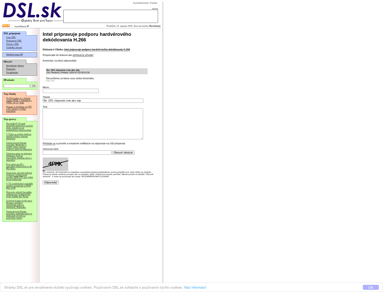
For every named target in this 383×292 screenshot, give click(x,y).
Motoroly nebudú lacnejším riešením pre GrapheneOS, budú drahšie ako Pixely (19, 194)
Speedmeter (11, 65)
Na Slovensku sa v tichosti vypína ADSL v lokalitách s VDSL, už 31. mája (19, 100)
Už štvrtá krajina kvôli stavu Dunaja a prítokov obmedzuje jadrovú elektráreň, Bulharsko (19, 204)
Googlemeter (12, 72)
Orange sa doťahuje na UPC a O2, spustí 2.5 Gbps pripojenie (19, 109)
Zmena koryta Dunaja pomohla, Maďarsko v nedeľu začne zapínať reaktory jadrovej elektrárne (19, 146)
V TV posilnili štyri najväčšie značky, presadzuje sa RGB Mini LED (19, 186)
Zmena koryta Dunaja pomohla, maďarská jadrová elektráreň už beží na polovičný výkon (19, 214)
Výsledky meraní (14, 47)
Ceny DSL (11, 37)
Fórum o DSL (12, 44)
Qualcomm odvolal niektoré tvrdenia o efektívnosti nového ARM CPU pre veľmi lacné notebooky (19, 176)
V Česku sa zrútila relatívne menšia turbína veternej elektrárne (18, 136)
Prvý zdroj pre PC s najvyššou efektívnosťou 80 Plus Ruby (19, 166)
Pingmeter (11, 69)
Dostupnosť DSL (14, 41)
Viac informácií (195, 287)
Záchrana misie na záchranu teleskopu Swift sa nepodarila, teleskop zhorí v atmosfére (19, 156)
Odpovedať (50, 81)
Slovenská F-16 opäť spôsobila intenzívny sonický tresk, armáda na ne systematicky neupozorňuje (19, 126)
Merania (21, 66)
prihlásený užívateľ (83, 55)
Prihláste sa (49, 143)
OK (370, 287)
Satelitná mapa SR (14, 54)
